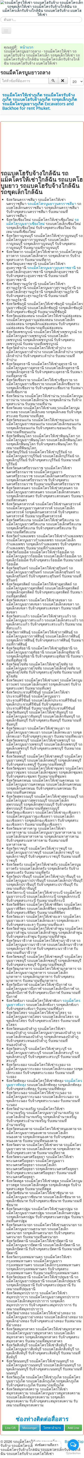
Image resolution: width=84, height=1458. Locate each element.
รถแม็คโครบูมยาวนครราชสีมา (51, 203)
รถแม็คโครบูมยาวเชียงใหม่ (42, 221)
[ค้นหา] (53, 81)
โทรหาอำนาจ (52, 1428)
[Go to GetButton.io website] (73, 1453)
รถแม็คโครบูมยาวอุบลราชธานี (51, 267)
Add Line (73, 1428)
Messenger (29, 1428)
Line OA (10, 1428)
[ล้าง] (63, 81)
